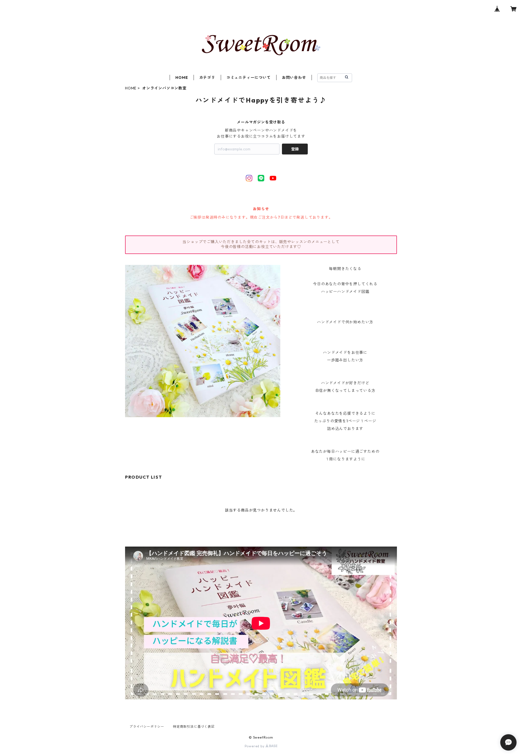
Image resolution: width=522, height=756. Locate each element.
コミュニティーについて (248, 77)
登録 (295, 149)
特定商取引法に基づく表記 (194, 726)
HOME (181, 77)
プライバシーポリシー (146, 726)
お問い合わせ (294, 77)
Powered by (255, 746)
